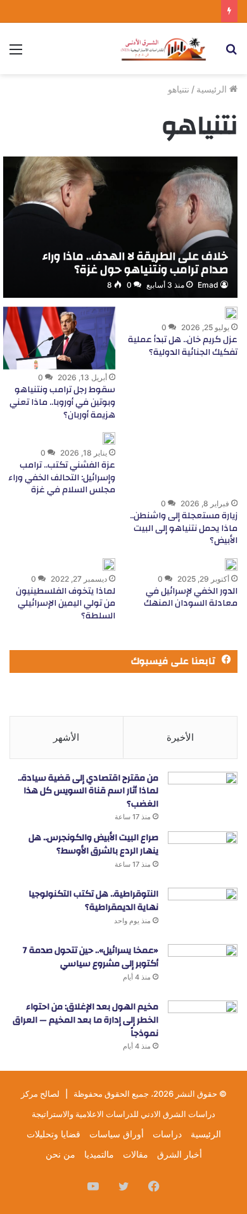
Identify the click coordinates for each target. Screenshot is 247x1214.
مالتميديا (99, 1154)
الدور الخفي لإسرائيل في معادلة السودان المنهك (191, 597)
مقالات (135, 1154)
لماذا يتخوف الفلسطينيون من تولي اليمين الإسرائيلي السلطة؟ (65, 603)
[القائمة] (16, 53)
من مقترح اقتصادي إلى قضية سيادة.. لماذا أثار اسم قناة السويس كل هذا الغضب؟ (88, 791)
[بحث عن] (231, 53)
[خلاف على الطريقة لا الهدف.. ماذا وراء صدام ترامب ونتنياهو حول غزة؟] (120, 227)
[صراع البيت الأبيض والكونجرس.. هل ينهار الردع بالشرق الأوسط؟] (203, 855)
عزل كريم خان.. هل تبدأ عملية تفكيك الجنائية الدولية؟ (183, 346)
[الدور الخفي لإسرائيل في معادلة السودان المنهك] (231, 564)
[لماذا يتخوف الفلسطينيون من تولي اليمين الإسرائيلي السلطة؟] (109, 564)
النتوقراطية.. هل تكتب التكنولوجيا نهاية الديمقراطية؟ (93, 901)
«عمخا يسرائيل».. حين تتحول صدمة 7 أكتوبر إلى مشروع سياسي (90, 957)
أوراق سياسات (116, 1133)
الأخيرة (180, 737)
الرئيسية (212, 89)
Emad (208, 285)
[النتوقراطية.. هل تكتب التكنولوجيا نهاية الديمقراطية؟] (203, 911)
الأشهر (66, 737)
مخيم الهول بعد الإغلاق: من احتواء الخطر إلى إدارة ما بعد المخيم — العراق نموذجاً (85, 1020)
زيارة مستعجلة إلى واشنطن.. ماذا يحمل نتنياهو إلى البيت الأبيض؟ (184, 528)
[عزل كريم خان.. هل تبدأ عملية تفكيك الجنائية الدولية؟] (231, 313)
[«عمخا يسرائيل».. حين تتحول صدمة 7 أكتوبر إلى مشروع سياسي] (203, 968)
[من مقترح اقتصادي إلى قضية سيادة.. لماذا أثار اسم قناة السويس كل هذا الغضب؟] (203, 795)
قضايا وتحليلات (53, 1133)
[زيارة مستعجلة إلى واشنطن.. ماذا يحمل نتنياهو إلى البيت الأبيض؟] (181, 463)
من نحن (60, 1154)
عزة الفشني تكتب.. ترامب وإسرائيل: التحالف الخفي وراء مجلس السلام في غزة (61, 477)
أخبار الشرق (179, 1154)
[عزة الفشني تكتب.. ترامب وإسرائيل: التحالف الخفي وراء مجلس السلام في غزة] (109, 438)
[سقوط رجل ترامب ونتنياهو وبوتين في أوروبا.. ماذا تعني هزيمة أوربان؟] (59, 338)
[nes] (164, 48)
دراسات (167, 1133)
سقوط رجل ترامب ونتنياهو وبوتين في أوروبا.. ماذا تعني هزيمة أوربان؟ (62, 402)
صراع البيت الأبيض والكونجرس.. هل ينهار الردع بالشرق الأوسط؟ (93, 844)
